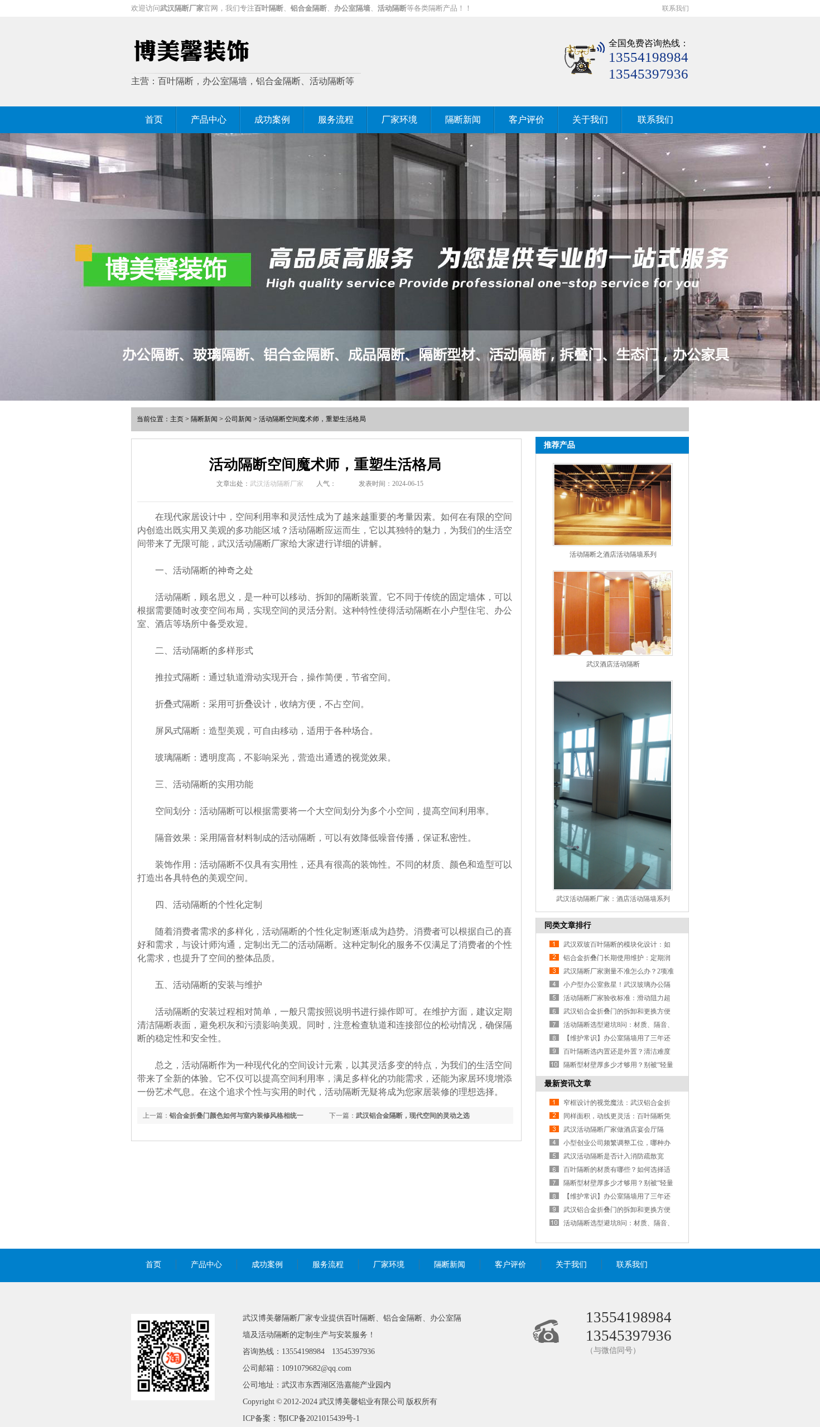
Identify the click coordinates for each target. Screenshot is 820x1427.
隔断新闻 (463, 119)
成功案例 (272, 119)
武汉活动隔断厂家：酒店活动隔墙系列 (613, 899)
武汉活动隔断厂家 (276, 484)
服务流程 (336, 119)
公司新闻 (238, 419)
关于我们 (590, 119)
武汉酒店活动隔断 (613, 664)
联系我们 (675, 8)
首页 (154, 119)
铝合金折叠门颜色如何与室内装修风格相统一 (236, 1115)
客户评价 (526, 119)
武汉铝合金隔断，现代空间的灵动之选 (413, 1115)
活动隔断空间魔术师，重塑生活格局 (312, 419)
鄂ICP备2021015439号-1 (319, 1418)
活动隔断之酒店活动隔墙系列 (613, 554)
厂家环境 (399, 119)
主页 (177, 419)
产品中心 (208, 119)
